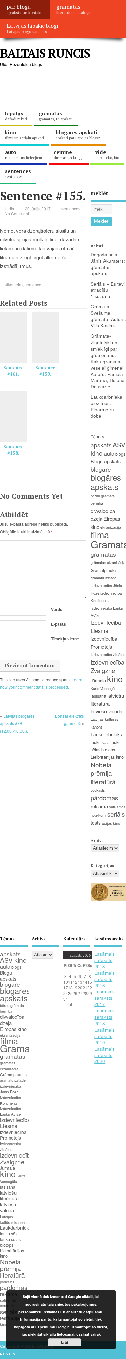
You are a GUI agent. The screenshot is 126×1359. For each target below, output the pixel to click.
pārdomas (104, 797)
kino (24, 134)
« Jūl (67, 1004)
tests (96, 822)
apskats (101, 445)
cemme (69, 154)
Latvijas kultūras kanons (13, 1219)
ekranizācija (110, 527)
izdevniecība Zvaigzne (107, 666)
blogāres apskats (106, 482)
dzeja (96, 518)
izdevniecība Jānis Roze (10, 1088)
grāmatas (73, 9)
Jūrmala (98, 680)
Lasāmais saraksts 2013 (104, 960)
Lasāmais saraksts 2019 (104, 1036)
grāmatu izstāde (103, 577)
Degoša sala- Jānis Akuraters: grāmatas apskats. (108, 264)
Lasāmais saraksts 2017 (104, 997)
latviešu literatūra (9, 1195)
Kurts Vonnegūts (104, 688)
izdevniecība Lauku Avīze (10, 1111)
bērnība (97, 503)
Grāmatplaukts (104, 570)
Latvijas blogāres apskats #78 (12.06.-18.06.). (17, 723)
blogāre (101, 469)
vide (107, 154)
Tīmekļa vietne (65, 639)
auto (23, 154)
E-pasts (58, 624)
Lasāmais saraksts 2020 (104, 1055)
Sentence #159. (45, 371)
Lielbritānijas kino (107, 757)
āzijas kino (111, 823)
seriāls (116, 814)
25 (70, 993)
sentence (33, 284)
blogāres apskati (78, 134)
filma (100, 534)
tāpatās (16, 115)
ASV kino (13, 959)
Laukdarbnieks (106, 734)
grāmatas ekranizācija (108, 562)
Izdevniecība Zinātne (108, 654)
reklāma (99, 806)
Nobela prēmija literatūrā (103, 773)
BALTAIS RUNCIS (45, 53)
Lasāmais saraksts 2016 (104, 979)
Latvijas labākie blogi (32, 28)
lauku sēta (100, 742)
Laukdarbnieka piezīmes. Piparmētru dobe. (106, 406)
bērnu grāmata (103, 495)
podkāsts (98, 790)
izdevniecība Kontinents (10, 1100)
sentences (18, 173)
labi (64, 1342)
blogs (120, 454)
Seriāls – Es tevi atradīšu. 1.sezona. (108, 290)
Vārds (56, 609)
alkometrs (14, 284)
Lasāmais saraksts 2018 (104, 1017)
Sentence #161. (13, 371)
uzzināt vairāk (88, 1334)
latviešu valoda (106, 711)
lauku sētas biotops (10, 1242)
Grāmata (19, 1048)
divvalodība (103, 510)
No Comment (17, 213)
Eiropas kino (13, 1028)
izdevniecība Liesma (106, 626)
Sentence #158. (13, 450)
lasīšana (98, 696)
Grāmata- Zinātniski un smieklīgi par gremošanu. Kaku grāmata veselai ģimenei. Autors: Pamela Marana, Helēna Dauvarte (108, 361)
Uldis (9, 208)
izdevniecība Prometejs (13, 1135)
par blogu (25, 9)
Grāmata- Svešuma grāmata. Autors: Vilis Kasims (108, 316)
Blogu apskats (106, 461)
